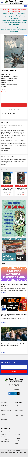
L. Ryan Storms (18, 440)
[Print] (8, 113)
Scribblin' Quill (4, 436)
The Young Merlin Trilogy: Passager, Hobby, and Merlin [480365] (7, 190)
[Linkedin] (11, 113)
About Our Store (4, 405)
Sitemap (3, 422)
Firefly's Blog (4, 419)
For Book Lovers (19, 415)
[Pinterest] (14, 113)
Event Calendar (4, 408)
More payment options (14, 109)
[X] (18, 393)
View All (16, 443)
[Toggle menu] (2, 2)
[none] (14, 51)
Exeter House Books (6, 431)
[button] (14, 218)
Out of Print (3, 434)
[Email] (5, 113)
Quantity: (4, 98)
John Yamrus (17, 434)
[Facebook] (2, 113)
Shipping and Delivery (6, 410)
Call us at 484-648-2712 (14, 389)
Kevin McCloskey (5, 439)
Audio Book (18, 408)
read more (3, 292)
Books (16, 405)
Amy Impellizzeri (5, 441)
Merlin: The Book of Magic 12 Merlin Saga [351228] (21, 189)
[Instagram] (12, 393)
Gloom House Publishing (20, 431)
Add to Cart (7, 185)
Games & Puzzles (19, 410)
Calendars (17, 413)
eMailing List (4, 417)
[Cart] (26, 1)
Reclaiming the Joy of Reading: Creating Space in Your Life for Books (13, 344)
